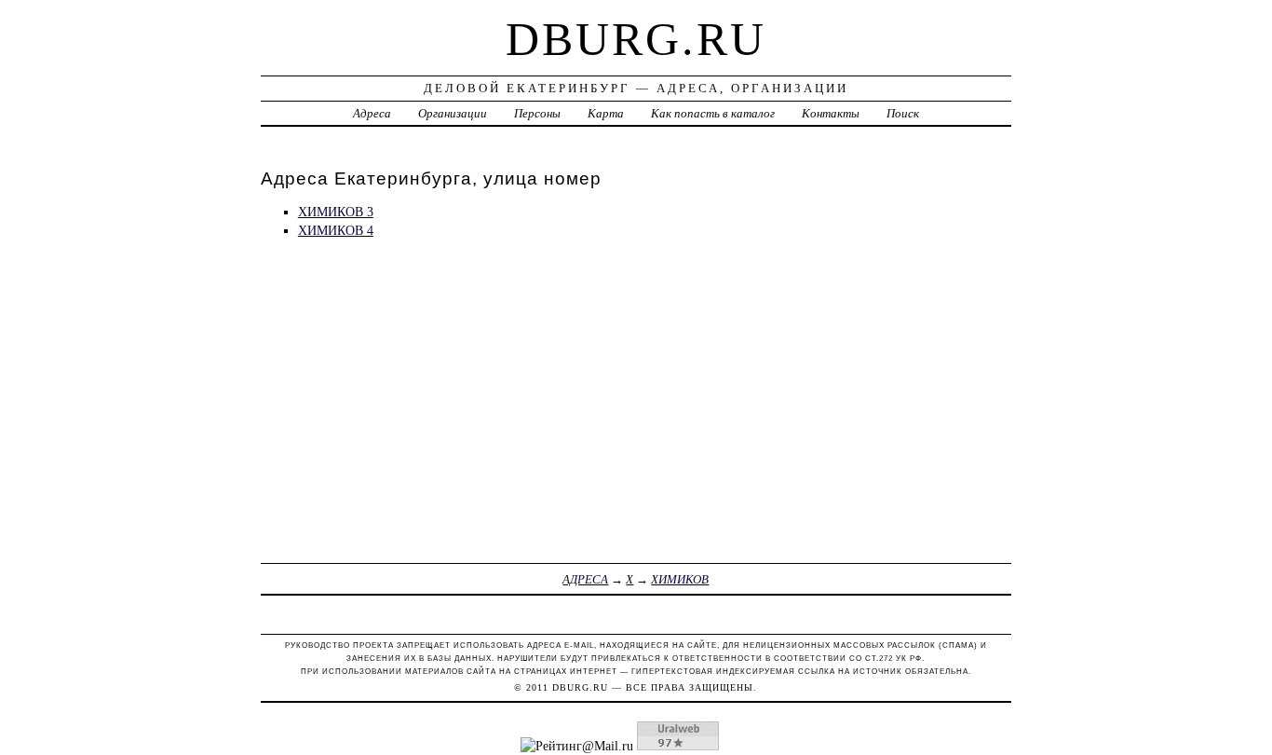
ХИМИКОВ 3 (335, 211)
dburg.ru (636, 39)
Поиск (902, 113)
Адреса (372, 113)
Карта (606, 113)
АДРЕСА (585, 579)
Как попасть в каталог (713, 113)
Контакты (830, 113)
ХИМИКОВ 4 (335, 230)
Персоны (537, 113)
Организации (452, 113)
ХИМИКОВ (680, 579)
